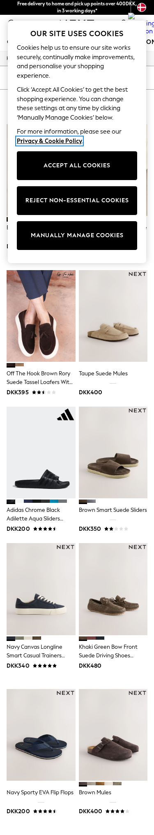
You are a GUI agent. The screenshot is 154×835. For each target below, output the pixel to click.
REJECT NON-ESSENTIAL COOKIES (77, 200)
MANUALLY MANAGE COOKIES (77, 235)
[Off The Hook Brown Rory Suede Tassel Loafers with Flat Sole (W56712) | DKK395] (41, 316)
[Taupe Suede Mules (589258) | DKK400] (113, 316)
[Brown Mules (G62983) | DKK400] (113, 735)
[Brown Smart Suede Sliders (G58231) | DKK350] (113, 452)
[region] (77, 142)
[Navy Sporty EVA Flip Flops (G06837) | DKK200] (41, 735)
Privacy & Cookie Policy (49, 141)
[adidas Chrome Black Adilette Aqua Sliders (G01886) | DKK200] (41, 452)
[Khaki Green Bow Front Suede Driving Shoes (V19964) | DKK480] (113, 589)
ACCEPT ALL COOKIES (77, 165)
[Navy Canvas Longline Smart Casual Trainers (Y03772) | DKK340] (41, 589)
